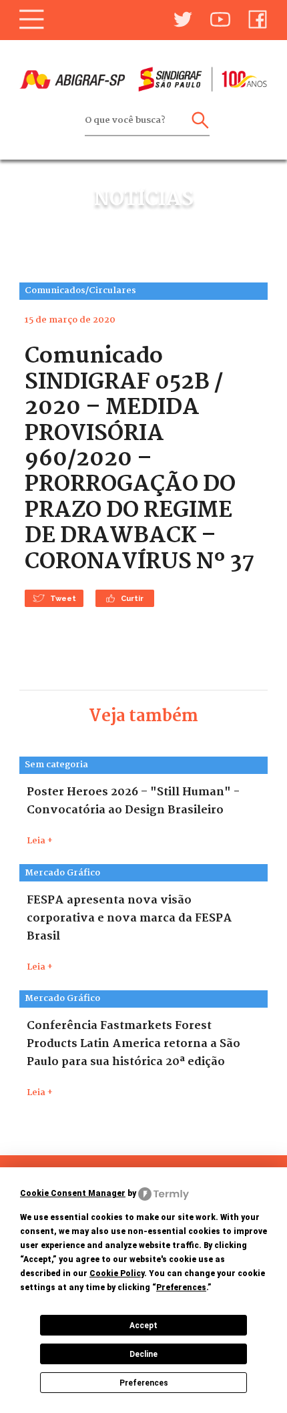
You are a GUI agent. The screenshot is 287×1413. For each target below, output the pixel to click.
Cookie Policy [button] (116, 1273)
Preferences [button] (181, 1287)
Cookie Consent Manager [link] (72, 1193)
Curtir (132, 598)
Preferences (143, 1383)
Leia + (40, 841)
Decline (143, 1354)
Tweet (63, 598)
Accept (143, 1325)
